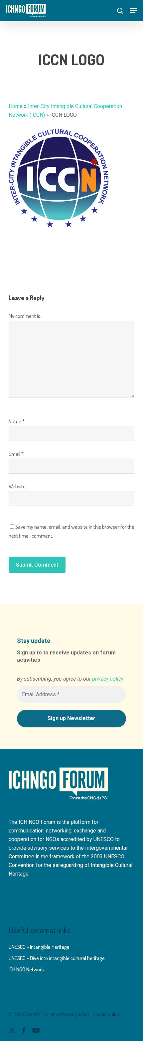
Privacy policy (75, 1014)
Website (17, 486)
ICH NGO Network (26, 969)
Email (16, 454)
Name (17, 421)
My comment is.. (25, 316)
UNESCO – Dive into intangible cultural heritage (57, 958)
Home (16, 106)
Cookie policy (106, 1014)
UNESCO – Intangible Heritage (39, 947)
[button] (133, 10)
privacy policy (107, 679)
